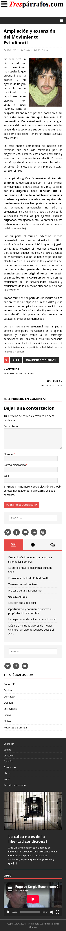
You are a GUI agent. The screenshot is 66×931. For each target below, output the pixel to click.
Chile (16, 360)
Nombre (9, 454)
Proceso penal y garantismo (25, 590)
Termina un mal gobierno (23, 584)
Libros (7, 715)
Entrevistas (10, 708)
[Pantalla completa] (57, 912)
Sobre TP (9, 684)
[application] (33, 899)
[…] (15, 863)
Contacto (9, 696)
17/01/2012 (13, 50)
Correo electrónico (15, 465)
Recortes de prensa (15, 727)
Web (6, 476)
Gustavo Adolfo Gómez (37, 50)
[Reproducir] (8, 912)
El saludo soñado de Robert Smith (28, 578)
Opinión (8, 702)
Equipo (8, 690)
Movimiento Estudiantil (41, 360)
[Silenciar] (52, 912)
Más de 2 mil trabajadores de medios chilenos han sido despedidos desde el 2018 (31, 630)
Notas (7, 721)
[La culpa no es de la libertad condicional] (33, 811)
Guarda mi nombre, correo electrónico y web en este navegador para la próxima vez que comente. (32, 491)
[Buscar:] (33, 518)
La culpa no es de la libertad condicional (32, 619)
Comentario (11, 426)
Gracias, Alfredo (17, 596)
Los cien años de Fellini (22, 602)
